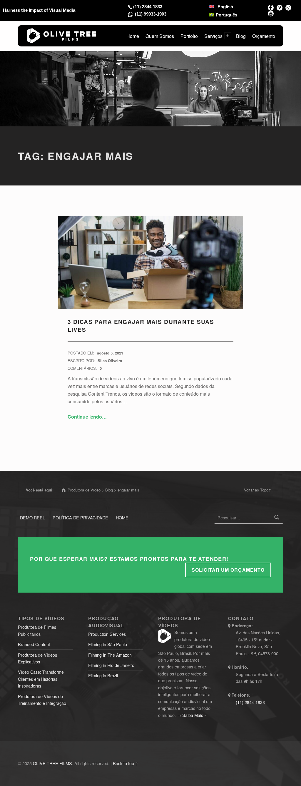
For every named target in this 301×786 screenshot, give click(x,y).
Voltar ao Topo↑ (257, 490)
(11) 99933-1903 (150, 13)
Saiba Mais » (194, 715)
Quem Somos (160, 36)
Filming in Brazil (103, 675)
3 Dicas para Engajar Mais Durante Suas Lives (141, 325)
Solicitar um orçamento (228, 569)
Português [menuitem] (226, 14)
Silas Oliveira (110, 360)
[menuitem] (221, 6)
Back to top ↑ (125, 763)
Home (132, 36)
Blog (241, 36)
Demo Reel (32, 517)
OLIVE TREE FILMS (52, 763)
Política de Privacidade (80, 517)
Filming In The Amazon (110, 655)
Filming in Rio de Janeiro (111, 665)
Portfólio (189, 36)
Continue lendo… (87, 416)
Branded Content (34, 644)
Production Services (107, 634)
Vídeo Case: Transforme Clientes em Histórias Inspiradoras (41, 679)
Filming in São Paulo (107, 644)
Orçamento (263, 36)
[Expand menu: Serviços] (227, 35)
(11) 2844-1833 (147, 6)
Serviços (213, 36)
